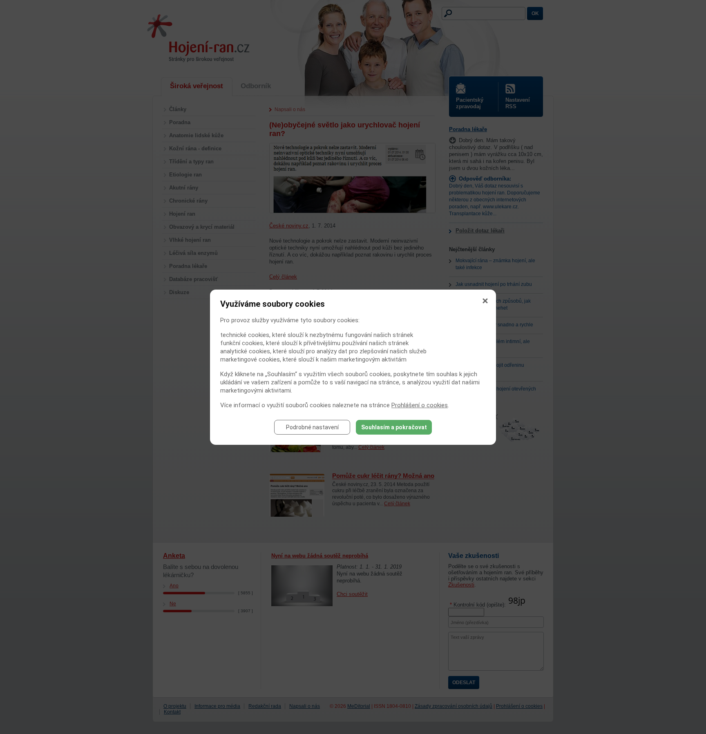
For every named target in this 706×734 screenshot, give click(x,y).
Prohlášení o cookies (419, 405)
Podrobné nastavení (312, 427)
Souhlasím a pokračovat (394, 427)
